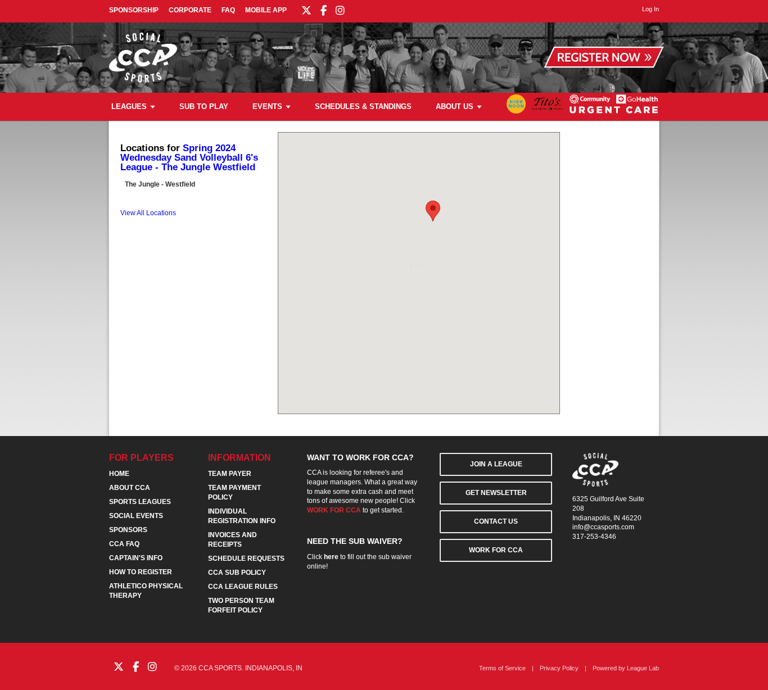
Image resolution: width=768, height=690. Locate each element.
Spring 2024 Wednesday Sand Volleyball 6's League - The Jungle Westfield (189, 157)
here (331, 557)
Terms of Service (502, 668)
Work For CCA (496, 550)
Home (119, 474)
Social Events (136, 516)
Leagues (129, 106)
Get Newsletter (496, 493)
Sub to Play (203, 106)
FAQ (228, 10)
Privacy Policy (559, 668)
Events (267, 106)
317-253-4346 (594, 537)
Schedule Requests (246, 558)
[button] (433, 211)
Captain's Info (135, 558)
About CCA (129, 488)
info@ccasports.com (603, 527)
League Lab (643, 668)
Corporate (190, 10)
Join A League (496, 464)
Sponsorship (134, 10)
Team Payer (229, 474)
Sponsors (128, 530)
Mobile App (266, 10)
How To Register (140, 572)
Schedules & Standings (363, 106)
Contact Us (496, 521)
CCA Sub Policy (237, 572)
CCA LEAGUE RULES (243, 587)
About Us (454, 106)
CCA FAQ (124, 544)
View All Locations (148, 213)
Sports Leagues (140, 502)
